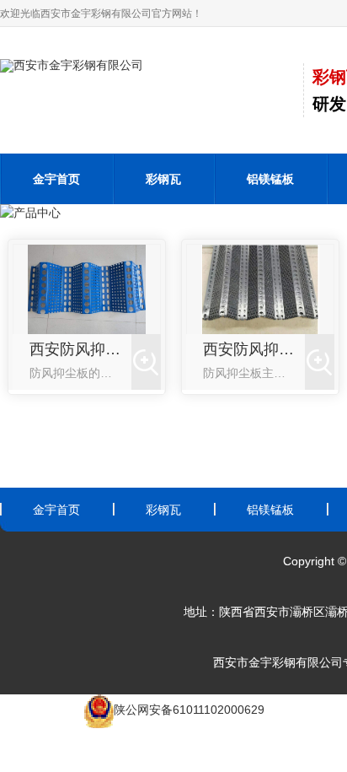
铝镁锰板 (270, 179)
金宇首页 (56, 179)
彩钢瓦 (163, 179)
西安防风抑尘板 (80, 349)
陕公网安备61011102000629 (189, 709)
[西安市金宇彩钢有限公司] (71, 65)
